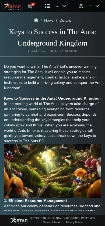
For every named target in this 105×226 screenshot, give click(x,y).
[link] (36, 20)
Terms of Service (52, 222)
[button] (55, 6)
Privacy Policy (74, 222)
